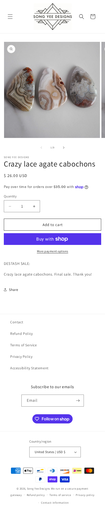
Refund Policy (21, 333)
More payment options (52, 251)
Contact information (55, 502)
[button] (10, 16)
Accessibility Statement (29, 368)
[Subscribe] (78, 401)
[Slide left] (41, 147)
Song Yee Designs (38, 488)
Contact (16, 322)
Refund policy (36, 495)
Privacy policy (85, 495)
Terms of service (60, 495)
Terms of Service (23, 345)
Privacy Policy (21, 356)
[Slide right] (63, 147)
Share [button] (13, 289)
